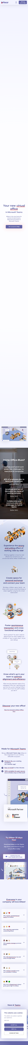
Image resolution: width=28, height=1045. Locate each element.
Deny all (14, 1029)
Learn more (6, 1020)
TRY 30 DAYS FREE (23, 2)
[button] (14, 915)
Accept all (14, 1025)
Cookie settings (14, 1033)
